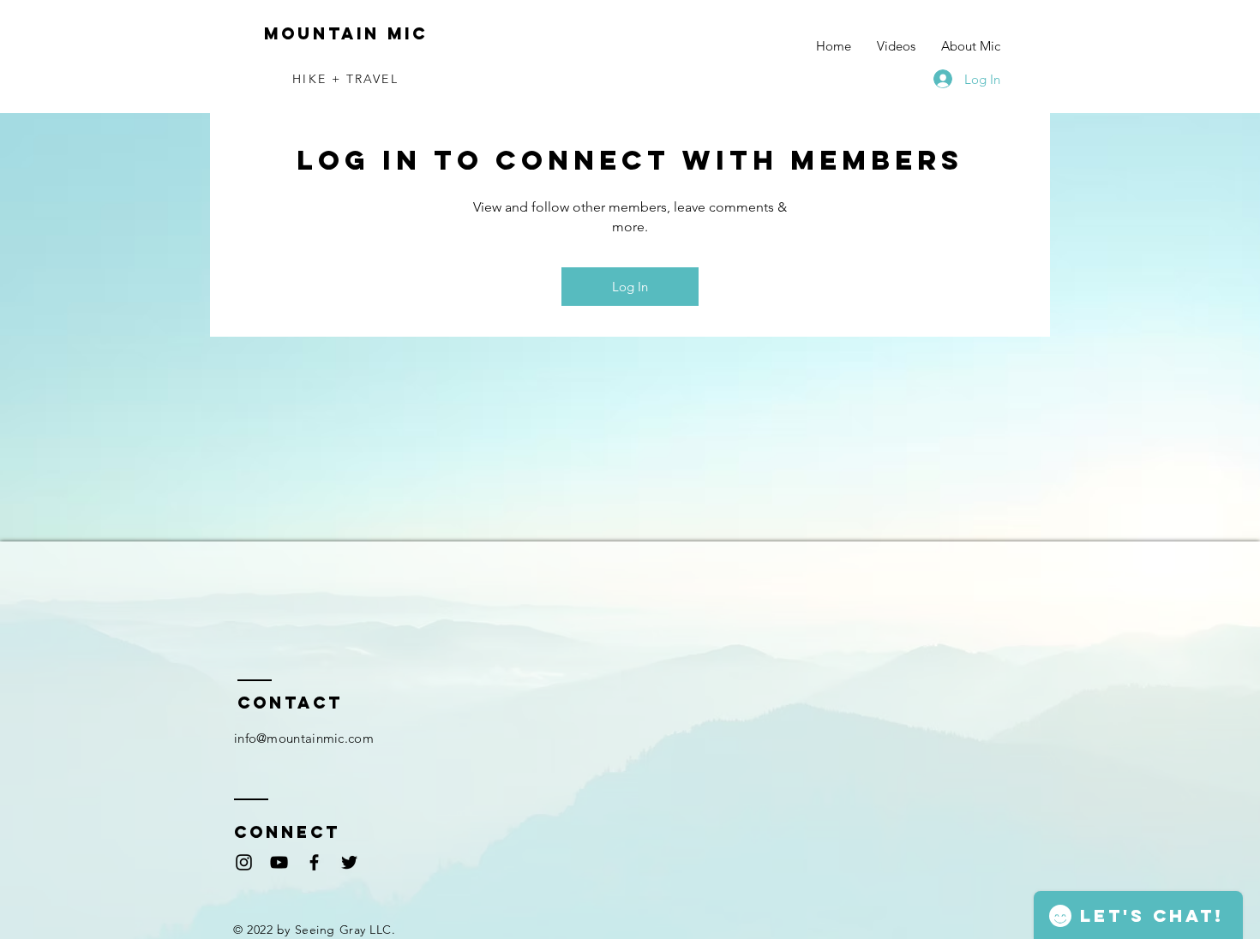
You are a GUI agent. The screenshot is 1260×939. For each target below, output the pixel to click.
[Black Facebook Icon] (314, 862)
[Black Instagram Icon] (244, 862)
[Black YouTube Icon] (279, 862)
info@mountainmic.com (304, 738)
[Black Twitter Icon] (349, 862)
